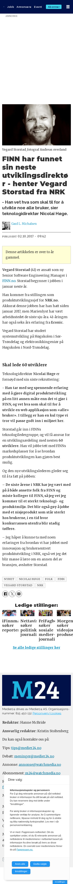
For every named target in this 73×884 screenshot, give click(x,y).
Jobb (10, 6)
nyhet (9, 579)
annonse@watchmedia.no (40, 765)
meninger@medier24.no (34, 756)
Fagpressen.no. (25, 849)
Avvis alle (20, 864)
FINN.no (9, 281)
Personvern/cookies (47, 713)
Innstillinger (60, 882)
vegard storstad (18, 585)
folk (49, 579)
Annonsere (24, 6)
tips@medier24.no (26, 748)
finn (61, 579)
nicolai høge (29, 579)
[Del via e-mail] (19, 594)
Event (38, 6)
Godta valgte (40, 864)
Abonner (54, 6)
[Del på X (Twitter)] (12, 594)
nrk (40, 585)
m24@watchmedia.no (42, 773)
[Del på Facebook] (5, 594)
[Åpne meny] (68, 6)
